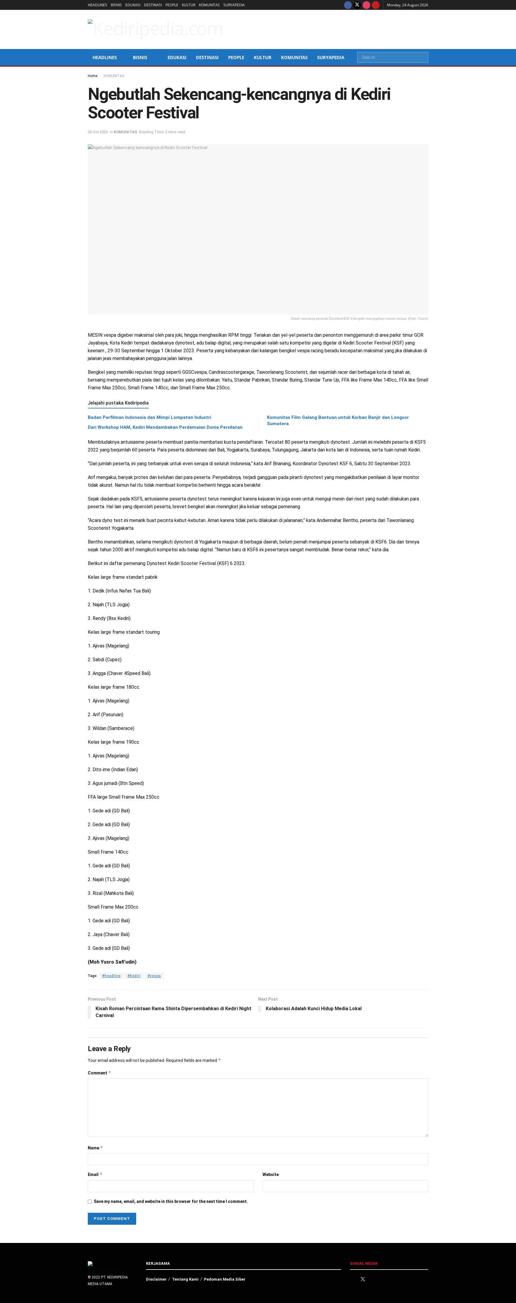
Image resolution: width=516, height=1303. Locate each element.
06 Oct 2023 (98, 132)
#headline (111, 976)
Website (270, 1174)
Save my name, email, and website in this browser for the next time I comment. (171, 1201)
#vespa (154, 976)
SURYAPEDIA (234, 4)
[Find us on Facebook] (348, 5)
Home (92, 76)
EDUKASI (132, 4)
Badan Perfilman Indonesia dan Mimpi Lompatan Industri (149, 417)
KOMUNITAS (209, 4)
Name (95, 1148)
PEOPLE (171, 4)
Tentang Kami (185, 1279)
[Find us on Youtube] (376, 5)
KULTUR (188, 4)
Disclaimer (156, 1279)
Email (95, 1174)
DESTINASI (153, 4)
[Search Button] (423, 57)
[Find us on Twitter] (357, 5)
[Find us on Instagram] (366, 5)
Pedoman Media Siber (224, 1279)
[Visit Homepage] (155, 29)
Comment (99, 1073)
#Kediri (134, 976)
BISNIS (116, 4)
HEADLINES (97, 4)
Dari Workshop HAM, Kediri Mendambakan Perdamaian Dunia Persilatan (165, 427)
